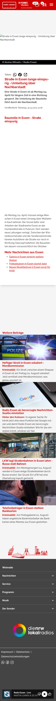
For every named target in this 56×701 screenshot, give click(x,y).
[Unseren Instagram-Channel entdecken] (12, 662)
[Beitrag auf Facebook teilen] (20, 74)
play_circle (44, 694)
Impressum (7, 652)
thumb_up (49, 694)
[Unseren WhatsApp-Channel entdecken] (3, 662)
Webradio (7, 567)
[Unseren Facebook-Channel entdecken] (7, 662)
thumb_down (39, 694)
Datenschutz (23, 652)
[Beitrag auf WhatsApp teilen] (15, 74)
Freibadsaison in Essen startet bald (28, 263)
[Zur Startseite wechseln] (9, 5)
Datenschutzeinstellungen (15, 656)
